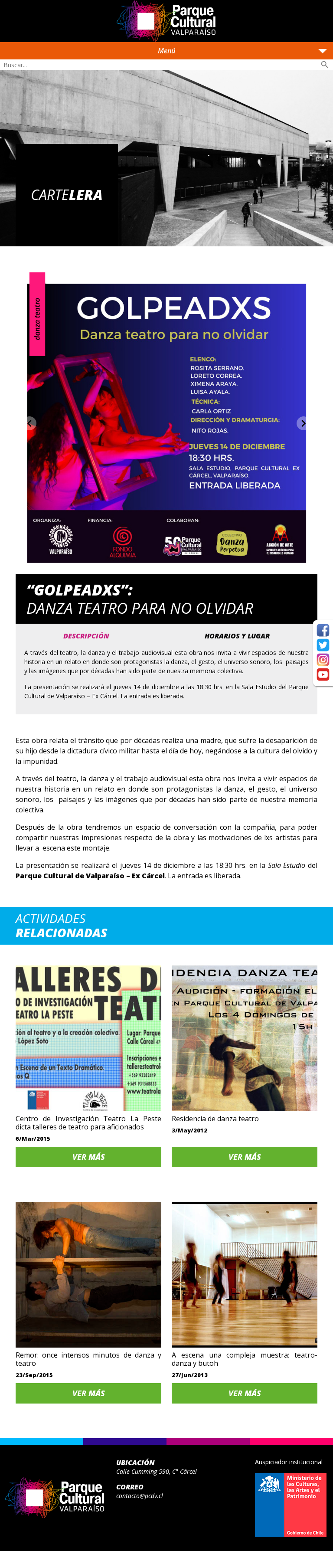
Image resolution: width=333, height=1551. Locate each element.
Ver (88, 1157)
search (325, 64)
